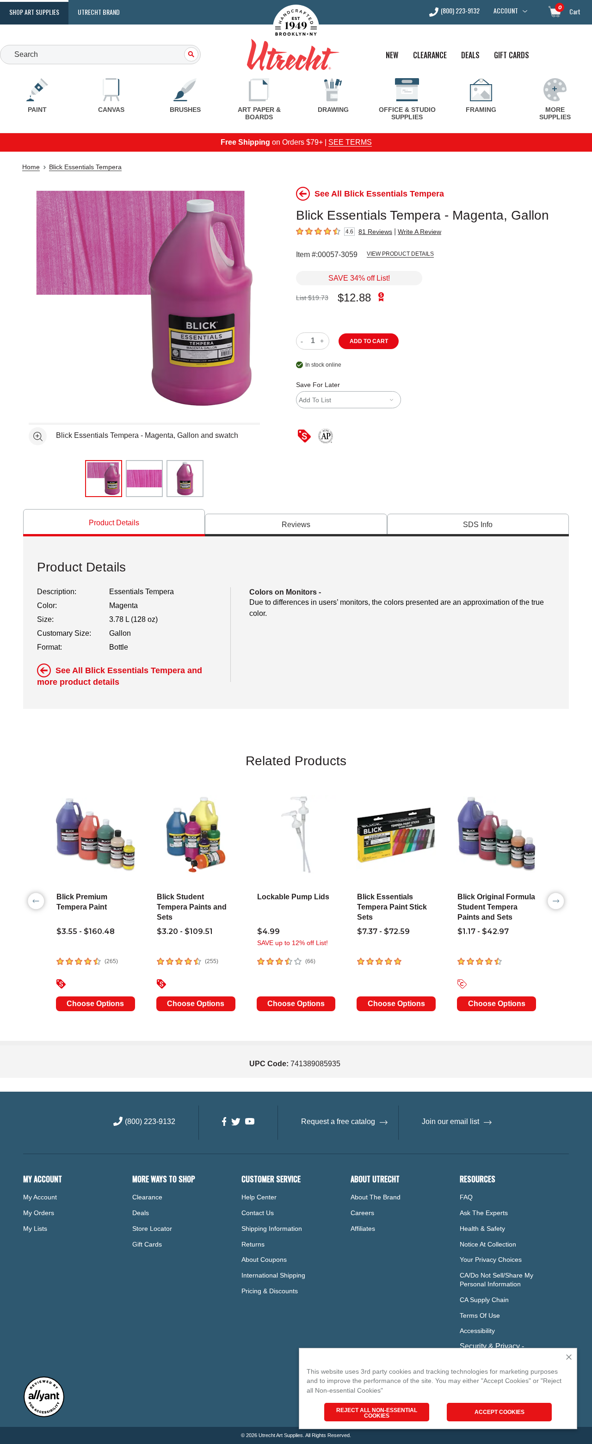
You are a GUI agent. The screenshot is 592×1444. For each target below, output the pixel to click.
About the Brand (376, 1197)
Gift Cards (511, 55)
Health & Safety (482, 1228)
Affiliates (363, 1228)
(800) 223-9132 (460, 11)
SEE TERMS (350, 142)
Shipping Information (271, 1228)
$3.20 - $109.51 (185, 931)
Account (505, 10)
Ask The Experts (484, 1213)
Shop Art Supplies (34, 12)
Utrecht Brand (99, 12)
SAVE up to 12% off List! (292, 942)
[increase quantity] (323, 341)
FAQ (466, 1197)
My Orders (38, 1213)
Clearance (430, 55)
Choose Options (95, 1004)
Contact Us (257, 1213)
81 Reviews (375, 231)
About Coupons (264, 1259)
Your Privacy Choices (491, 1259)
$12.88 (354, 297)
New (392, 55)
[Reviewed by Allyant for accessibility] (44, 1415)
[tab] (114, 522)
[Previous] (36, 901)
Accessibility (477, 1330)
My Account (40, 1197)
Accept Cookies (499, 1412)
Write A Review (419, 231)
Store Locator (152, 1228)
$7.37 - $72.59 (383, 931)
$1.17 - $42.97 (483, 931)
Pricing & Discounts (269, 1291)
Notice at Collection (488, 1244)
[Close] (568, 1357)
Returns (253, 1244)
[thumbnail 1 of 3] (103, 478)
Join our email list (450, 1121)
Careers (362, 1213)
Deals (470, 55)
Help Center (259, 1197)
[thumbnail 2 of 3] (144, 478)
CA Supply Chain (484, 1299)
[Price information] (306, 437)
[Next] (556, 901)
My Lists (35, 1228)
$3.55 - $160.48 (85, 931)
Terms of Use (480, 1315)
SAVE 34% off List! (359, 278)
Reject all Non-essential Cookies (376, 1413)
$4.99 (268, 931)
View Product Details (400, 254)
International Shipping (273, 1275)
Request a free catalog (338, 1121)
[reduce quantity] (304, 341)
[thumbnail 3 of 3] (185, 478)
